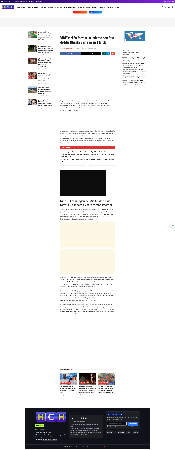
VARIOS (67, 33)
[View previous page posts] (85, 165)
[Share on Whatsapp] (104, 53)
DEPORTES (81, 7)
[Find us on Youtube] (169, 7)
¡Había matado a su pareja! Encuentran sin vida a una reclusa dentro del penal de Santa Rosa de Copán (45, 36)
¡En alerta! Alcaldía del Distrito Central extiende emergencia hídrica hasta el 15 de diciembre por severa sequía (134, 82)
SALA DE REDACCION (68, 48)
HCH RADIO (22, 1)
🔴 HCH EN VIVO (80, 12)
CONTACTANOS (4, 1)
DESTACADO (21, 7)
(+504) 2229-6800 (46, 432)
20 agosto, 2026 (103, 395)
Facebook (109, 432)
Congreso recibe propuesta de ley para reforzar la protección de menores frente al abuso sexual (134, 71)
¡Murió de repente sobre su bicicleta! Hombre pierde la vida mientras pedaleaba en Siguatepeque (45, 62)
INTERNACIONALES (70, 7)
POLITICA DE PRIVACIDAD (36, 1)
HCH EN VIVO (15, 1)
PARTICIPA (28, 1)
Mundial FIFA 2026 (113, 7)
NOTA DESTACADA (66, 382)
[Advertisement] (87, 22)
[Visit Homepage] (7, 7)
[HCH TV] (51, 417)
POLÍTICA (43, 7)
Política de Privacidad (105, 447)
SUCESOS (102, 7)
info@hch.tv (43, 430)
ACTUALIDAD (58, 7)
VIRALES (50, 7)
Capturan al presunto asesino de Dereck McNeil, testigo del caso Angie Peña (83, 152)
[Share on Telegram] (108, 53)
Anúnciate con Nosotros (49, 439)
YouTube (135, 432)
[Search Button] (173, 7)
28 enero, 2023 (80, 48)
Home (61, 33)
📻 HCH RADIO (95, 12)
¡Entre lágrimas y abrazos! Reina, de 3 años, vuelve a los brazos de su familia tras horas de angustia (45, 77)
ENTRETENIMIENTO (91, 7)
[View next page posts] (89, 165)
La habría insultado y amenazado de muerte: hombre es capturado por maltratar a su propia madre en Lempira (134, 52)
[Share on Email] (113, 53)
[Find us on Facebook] (162, 7)
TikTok (128, 432)
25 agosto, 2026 (43, 42)
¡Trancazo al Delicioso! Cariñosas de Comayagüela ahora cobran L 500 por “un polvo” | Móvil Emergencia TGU (87, 390)
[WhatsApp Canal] (173, 225)
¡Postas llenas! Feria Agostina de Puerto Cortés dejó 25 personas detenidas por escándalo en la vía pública (133, 65)
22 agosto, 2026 (65, 395)
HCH (10, 1)
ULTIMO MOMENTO (32, 7)
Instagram (121, 432)
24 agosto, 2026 (43, 54)
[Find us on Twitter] (165, 7)
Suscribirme (133, 424)
